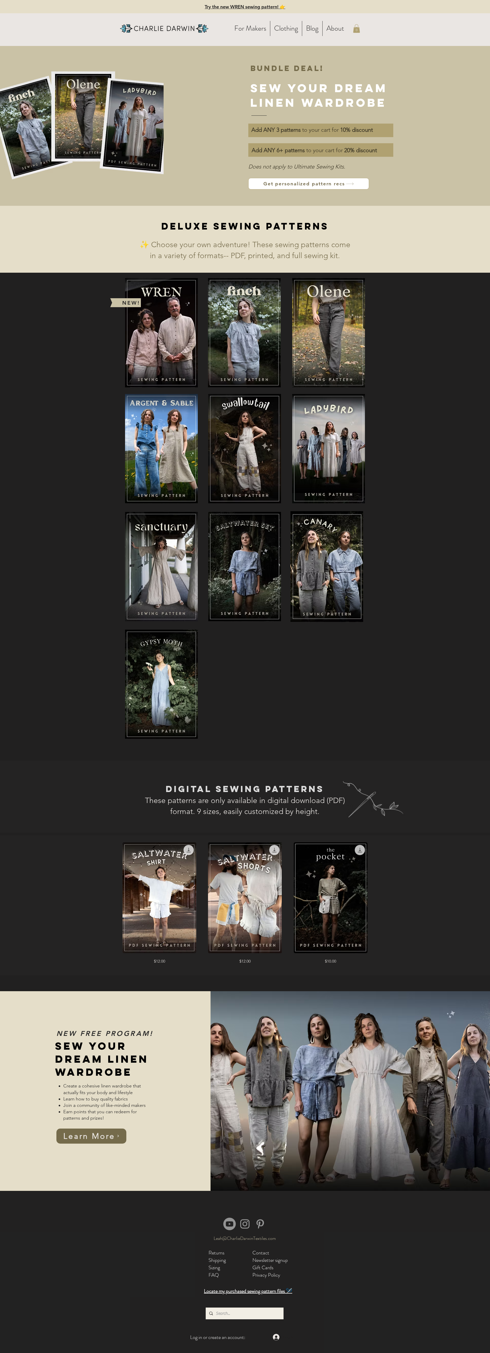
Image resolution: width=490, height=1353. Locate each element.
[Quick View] (159, 897)
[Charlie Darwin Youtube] (229, 1224)
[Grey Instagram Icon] (245, 1224)
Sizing (214, 1267)
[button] (250, 28)
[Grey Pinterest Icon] (260, 1224)
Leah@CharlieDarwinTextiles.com (245, 1238)
